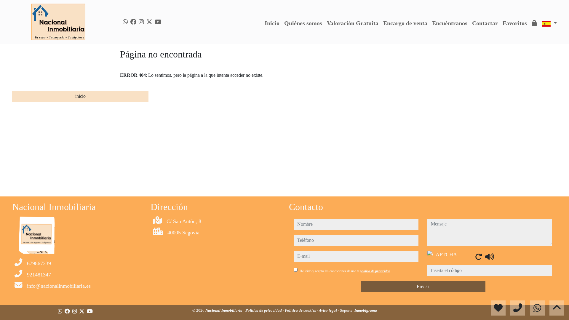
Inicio (272, 23)
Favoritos (515, 23)
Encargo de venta (405, 23)
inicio (80, 96)
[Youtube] (158, 22)
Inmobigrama (365, 310)
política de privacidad (375, 271)
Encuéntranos (449, 23)
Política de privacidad (264, 310)
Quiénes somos (303, 23)
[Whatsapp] (125, 22)
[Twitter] (149, 22)
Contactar (485, 23)
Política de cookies (301, 310)
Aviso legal (328, 310)
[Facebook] (133, 22)
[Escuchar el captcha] (489, 257)
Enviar (423, 286)
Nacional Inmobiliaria (224, 310)
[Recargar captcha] (478, 257)
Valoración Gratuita (352, 23)
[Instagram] (141, 22)
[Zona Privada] (534, 23)
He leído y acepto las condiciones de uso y (345, 271)
